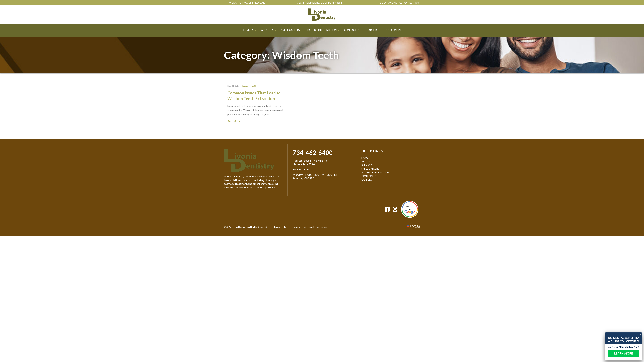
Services (367, 165)
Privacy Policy (280, 227)
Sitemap (296, 227)
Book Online (388, 3)
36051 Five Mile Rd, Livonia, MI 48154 (319, 2)
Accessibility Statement (315, 227)
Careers (366, 179)
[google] (395, 209)
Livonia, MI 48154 (304, 164)
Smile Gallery (370, 168)
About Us (367, 161)
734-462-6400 (411, 2)
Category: (281, 55)
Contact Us (369, 176)
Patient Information (375, 172)
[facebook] (387, 209)
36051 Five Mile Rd (315, 160)
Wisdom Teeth (249, 86)
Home (365, 157)
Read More (233, 121)
